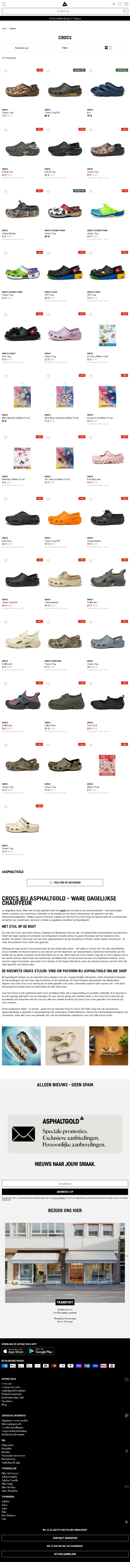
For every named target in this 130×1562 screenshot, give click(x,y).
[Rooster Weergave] (106, 47)
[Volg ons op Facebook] (127, 1451)
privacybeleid (59, 1198)
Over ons (7, 1383)
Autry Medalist (9, 1490)
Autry (4, 1508)
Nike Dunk (7, 1483)
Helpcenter (8, 1445)
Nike (4, 1511)
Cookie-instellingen (12, 1427)
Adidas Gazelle (10, 1480)
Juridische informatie (13, 1434)
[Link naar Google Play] (40, 1351)
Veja (4, 1518)
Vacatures (7, 1401)
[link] (65, 4)
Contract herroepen (65, 1538)
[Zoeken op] (124, 11)
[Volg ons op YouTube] (126, 1486)
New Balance (9, 1515)
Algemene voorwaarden (15, 1420)
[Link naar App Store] (13, 1351)
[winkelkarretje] (126, 4)
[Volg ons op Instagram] (126, 1379)
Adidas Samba (9, 1476)
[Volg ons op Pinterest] (126, 1522)
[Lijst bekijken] (110, 47)
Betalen (6, 1452)
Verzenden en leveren (13, 1455)
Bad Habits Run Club (13, 1397)
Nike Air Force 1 (10, 1473)
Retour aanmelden (65, 1554)
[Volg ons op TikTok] (126, 1415)
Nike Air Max (8, 1487)
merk (62, 910)
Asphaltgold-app (11, 1462)
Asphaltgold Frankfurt (14, 1390)
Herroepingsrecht (11, 1423)
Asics (4, 1504)
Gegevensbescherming (14, 1430)
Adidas (5, 1501)
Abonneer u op (65, 1191)
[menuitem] (21, 48)
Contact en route (11, 1387)
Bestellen (7, 1448)
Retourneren (8, 1459)
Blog (4, 1404)
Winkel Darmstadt (11, 1394)
